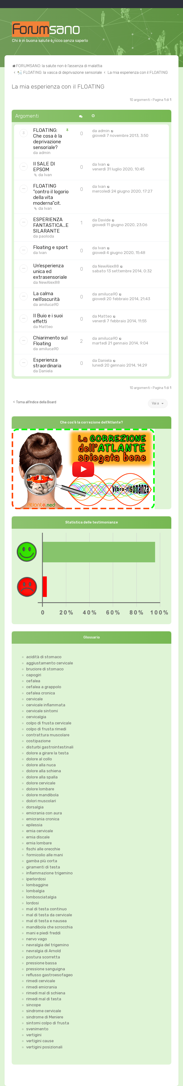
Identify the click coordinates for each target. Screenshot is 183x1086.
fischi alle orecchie (43, 849)
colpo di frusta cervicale (48, 723)
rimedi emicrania (41, 987)
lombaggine (37, 884)
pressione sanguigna (45, 968)
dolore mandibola (42, 794)
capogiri (33, 675)
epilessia (34, 824)
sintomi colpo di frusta (47, 1023)
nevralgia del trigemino (47, 944)
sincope (33, 1004)
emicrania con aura (44, 813)
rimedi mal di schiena (45, 993)
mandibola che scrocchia (49, 927)
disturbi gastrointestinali (49, 747)
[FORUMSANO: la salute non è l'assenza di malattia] (52, 29)
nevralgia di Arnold (43, 950)
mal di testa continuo (46, 909)
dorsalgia (35, 807)
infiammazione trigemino (49, 873)
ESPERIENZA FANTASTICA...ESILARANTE (51, 225)
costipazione (38, 740)
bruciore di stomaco (45, 669)
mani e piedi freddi (43, 933)
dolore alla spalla (42, 777)
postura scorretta (43, 957)
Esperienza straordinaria (47, 363)
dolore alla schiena (43, 770)
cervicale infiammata (45, 704)
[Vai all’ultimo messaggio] (112, 130)
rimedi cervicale (40, 980)
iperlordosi (36, 879)
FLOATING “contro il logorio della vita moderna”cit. (51, 194)
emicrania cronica (42, 819)
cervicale (34, 699)
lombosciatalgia (41, 897)
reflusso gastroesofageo (49, 974)
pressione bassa (41, 963)
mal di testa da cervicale (49, 914)
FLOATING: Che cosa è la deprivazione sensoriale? (47, 138)
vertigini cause (40, 1040)
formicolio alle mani (44, 854)
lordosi (32, 903)
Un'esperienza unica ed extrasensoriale (50, 271)
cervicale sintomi (42, 710)
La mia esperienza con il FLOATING (58, 86)
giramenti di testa (43, 867)
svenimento (37, 1028)
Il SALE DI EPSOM (44, 166)
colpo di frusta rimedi (46, 729)
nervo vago (36, 939)
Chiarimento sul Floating (50, 340)
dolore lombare (40, 789)
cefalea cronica (40, 693)
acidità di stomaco (43, 656)
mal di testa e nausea (46, 920)
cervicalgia (36, 716)
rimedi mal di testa (43, 998)
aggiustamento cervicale (49, 663)
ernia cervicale (39, 830)
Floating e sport (50, 247)
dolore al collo (39, 759)
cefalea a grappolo (43, 686)
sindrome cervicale (43, 1010)
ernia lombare (39, 843)
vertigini (33, 1034)
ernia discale (38, 837)
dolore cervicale (40, 783)
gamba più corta (41, 860)
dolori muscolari (41, 800)
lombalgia (35, 890)
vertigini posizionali (44, 1047)
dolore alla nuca (41, 764)
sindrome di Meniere (44, 1017)
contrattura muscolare (47, 734)
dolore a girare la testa (47, 753)
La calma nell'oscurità (46, 296)
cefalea (33, 680)
